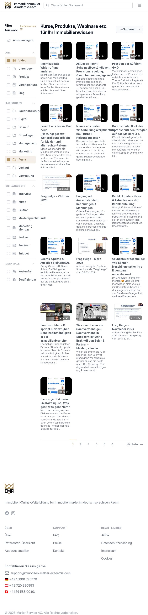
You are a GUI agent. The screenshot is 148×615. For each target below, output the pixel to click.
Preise (57, 543)
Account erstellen (17, 551)
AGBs (105, 535)
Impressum (108, 551)
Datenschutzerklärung (116, 543)
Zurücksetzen (28, 28)
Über (8, 535)
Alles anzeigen (23, 40)
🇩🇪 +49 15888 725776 (21, 579)
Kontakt (58, 551)
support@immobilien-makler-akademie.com (41, 573)
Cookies (107, 558)
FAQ (56, 535)
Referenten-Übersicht (20, 543)
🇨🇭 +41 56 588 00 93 (20, 592)
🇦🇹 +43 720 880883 (19, 585)
